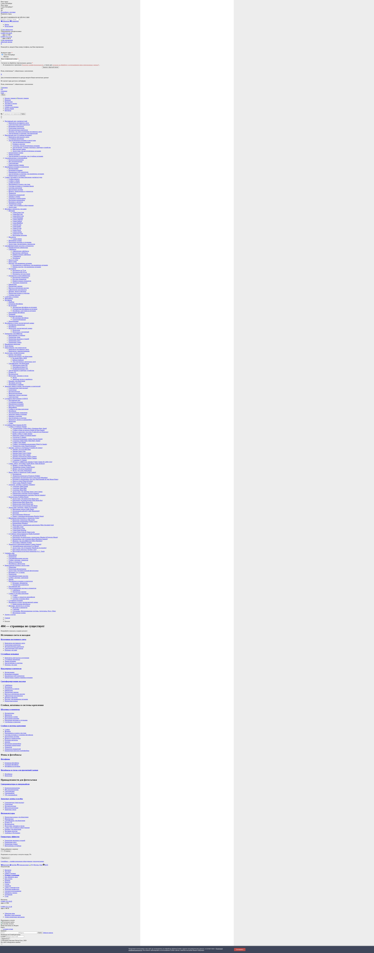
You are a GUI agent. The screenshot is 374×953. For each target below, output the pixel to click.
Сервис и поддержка (11, 107)
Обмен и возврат (10, 873)
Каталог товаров (10, 98)
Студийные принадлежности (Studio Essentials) (24, 534)
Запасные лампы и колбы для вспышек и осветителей (22, 386)
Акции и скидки (10, 614)
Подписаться (5, 858)
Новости (7, 882)
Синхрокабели (9, 793)
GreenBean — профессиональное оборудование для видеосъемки (22, 861)
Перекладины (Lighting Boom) (19, 497)
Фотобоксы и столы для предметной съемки (19, 323)
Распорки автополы (11, 740)
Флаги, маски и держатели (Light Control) (22, 472)
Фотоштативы (9, 713)
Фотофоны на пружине (12, 766)
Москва (6, 56)
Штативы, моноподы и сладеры (19, 606)
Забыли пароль (48, 932)
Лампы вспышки (10, 661)
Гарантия (8, 886)
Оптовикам (8, 105)
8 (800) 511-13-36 (6, 36)
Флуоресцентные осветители (14, 646)
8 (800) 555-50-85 (6, 33)
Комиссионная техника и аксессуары (17, 565)
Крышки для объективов (13, 829)
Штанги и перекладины (13, 738)
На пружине (13, 305)
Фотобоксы (8, 774)
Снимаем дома (9, 553)
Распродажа (9, 102)
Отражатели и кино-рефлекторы (19, 275)
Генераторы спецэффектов (13, 333)
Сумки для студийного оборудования (17, 827)
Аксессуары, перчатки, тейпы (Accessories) (23, 507)
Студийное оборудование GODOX (16, 398)
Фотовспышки (9, 672)
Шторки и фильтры (11, 697)
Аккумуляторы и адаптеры (13, 663)
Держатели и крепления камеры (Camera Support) (25, 544)
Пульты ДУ (8, 822)
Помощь (7, 880)
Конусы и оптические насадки (15, 694)
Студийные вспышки (10, 654)
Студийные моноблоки (12, 659)
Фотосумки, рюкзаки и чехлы (18, 376)
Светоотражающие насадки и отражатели (22, 588)
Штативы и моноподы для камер (15, 209)
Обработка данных (11, 893)
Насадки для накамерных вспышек (20, 263)
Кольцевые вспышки (12, 674)
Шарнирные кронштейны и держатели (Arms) (24, 518)
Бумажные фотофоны (12, 763)
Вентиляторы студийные (13, 846)
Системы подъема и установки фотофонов (19, 735)
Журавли (8, 731)
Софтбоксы (12, 249)
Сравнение (15, 21)
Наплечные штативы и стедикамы (16, 720)
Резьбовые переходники (13, 745)
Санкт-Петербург (9, 55)
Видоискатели (9, 824)
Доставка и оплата (11, 103)
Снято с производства (12, 887)
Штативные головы (11, 717)
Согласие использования (13, 891)
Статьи (7, 884)
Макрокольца (9, 819)
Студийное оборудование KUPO (15, 425)
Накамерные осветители (11, 669)
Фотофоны (8, 300)
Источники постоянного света (13, 639)
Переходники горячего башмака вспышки (19, 677)
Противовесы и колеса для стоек (15, 733)
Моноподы (12, 237)
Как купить (8, 879)
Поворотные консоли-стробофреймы (17, 750)
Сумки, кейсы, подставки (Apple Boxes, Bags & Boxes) (27, 463)
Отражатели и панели (12, 689)
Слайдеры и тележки (12, 297)
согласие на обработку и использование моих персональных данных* (76, 65)
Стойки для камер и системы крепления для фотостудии (23, 177)
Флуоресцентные (10, 806)
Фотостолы (8, 776)
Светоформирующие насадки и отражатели (19, 246)
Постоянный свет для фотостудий (16, 121)
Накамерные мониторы (12, 344)
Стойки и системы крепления (18, 593)
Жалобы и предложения (13, 915)
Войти (7, 24)
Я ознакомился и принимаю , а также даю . (51, 65)
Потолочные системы (12, 736)
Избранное (6, 21)
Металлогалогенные (11, 808)
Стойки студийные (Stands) (18, 426)
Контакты (8, 110)
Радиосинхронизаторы (12, 788)
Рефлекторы (9, 690)
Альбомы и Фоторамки (12, 833)
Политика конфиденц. (12, 889)
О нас (6, 896)
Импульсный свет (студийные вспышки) (18, 135)
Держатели (8, 747)
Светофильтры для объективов (19, 363)
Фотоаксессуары (8, 813)
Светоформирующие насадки (13, 681)
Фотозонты (12, 268)
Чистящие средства (11, 831)
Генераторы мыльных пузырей (15, 840)
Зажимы (7, 742)
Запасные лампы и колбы (12, 799)
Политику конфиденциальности (32, 65)
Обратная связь (10, 913)
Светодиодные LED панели (14, 648)
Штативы (12, 210)
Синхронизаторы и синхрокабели (16, 158)
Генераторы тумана (11, 844)
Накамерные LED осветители (14, 676)
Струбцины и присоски (12, 722)
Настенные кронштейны (13, 743)
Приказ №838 (9, 109)
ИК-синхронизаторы (12, 789)
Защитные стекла (10, 809)
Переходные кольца (11, 701)
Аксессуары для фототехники (14, 353)
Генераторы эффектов (10, 837)
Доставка (8, 872)
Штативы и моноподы (10, 709)
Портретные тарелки (12, 692)
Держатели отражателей (13, 749)
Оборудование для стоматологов (15, 347)
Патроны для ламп (11, 650)
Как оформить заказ (11, 877)
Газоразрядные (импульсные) (14, 802)
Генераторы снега (10, 842)
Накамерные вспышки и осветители (17, 167)
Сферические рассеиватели (14, 696)
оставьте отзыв (8, 929)
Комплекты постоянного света (15, 643)
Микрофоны (9, 298)
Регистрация (9, 26)
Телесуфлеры (9, 346)
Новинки (8, 100)
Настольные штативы (12, 718)
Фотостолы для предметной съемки (20, 328)
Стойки (7, 729)
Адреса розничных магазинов (15, 917)
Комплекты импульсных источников (17, 658)
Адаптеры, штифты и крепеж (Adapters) (22, 484)
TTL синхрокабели (11, 795)
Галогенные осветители (13, 645)
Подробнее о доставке (8, 12)
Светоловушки (10, 791)
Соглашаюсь (239, 949)
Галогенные (9, 804)
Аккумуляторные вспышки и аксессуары (22, 140)
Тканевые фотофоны (15, 316)
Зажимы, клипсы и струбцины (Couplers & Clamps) (25, 448)
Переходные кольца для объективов (20, 356)
